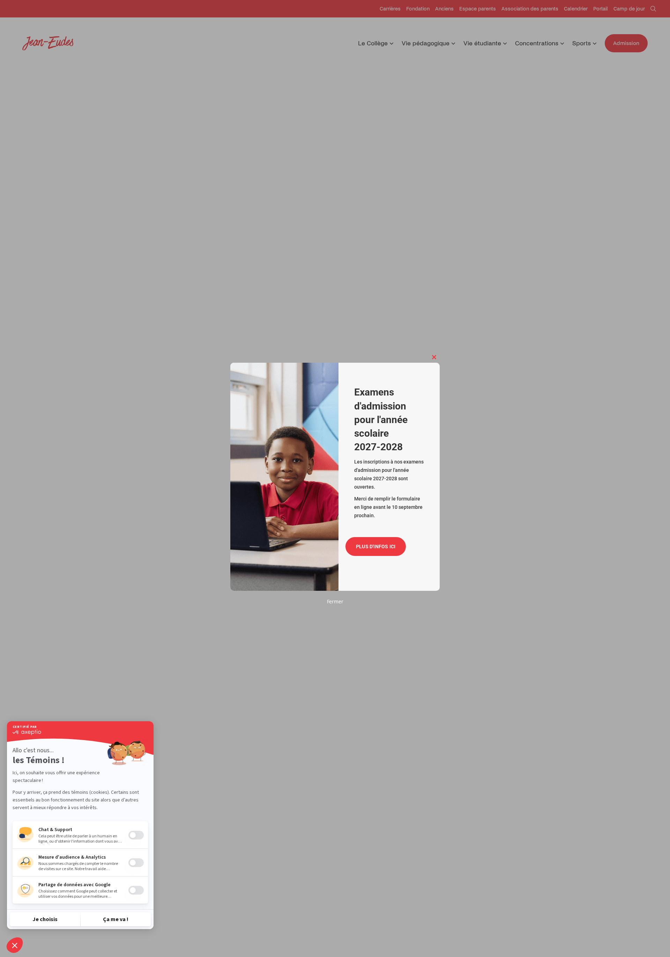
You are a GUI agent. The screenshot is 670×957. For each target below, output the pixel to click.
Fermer (335, 601)
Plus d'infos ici (375, 546)
